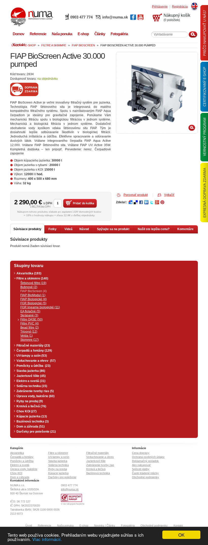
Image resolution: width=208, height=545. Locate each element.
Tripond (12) (28, 331)
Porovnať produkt (136, 195)
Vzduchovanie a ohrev (100, 456)
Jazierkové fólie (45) (31, 376)
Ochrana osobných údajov (148, 456)
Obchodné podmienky (145, 477)
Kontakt (178, 525)
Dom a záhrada (19, 477)
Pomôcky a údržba (21, 460)
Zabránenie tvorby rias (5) (35, 391)
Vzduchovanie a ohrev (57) (36, 360)
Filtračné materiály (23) (33, 345)
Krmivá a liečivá (96, 469)
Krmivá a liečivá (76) (31, 406)
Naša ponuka (65, 525)
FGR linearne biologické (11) (40, 307)
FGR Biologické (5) (33, 303)
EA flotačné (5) (30, 311)
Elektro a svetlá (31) (30, 381)
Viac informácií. (47, 539)
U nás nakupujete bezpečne (72, 504)
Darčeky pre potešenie (62, 477)
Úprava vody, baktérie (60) (35, 396)
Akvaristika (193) (28, 273)
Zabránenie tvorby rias (100, 465)
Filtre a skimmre (58, 452)
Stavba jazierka (57, 460)
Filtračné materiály (97, 452)
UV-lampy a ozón (58, 456)
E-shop (83, 525)
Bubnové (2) (28, 287)
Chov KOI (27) (26, 411)
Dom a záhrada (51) (30, 426)
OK (181, 535)
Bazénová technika (98, 473)
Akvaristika (17, 452)
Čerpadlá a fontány (21, 456)
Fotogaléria (128, 525)
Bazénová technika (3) (32, 421)
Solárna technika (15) (31, 386)
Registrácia (180, 6)
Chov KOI (16, 473)
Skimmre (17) (29, 339)
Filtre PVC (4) (29, 323)
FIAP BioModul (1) (32, 295)
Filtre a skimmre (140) (32, 278)
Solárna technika (58, 465)
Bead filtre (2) (29, 327)
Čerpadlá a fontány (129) (34, 350)
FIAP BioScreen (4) (33, 291)
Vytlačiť (169, 195)
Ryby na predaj (57, 469)
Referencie (44, 525)
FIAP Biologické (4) (33, 299)
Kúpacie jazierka (58, 473)
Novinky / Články (104, 525)
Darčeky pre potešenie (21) (36, 431)
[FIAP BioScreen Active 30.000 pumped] (157, 92)
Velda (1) (26, 335)
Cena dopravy (140, 452)
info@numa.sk (115, 17)
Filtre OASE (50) (31, 319)
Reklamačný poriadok (145, 460)
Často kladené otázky (145, 473)
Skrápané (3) (29, 315)
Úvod (28, 525)
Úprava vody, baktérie (23, 469)
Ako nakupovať (141, 465)
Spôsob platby (140, 469)
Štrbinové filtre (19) (33, 283)
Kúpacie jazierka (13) (31, 416)
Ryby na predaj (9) (29, 401)
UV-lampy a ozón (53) (31, 355)
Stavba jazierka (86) (30, 371)
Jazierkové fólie (96, 460)
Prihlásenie (160, 6)
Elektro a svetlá (19, 465)
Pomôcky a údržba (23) (33, 366)
